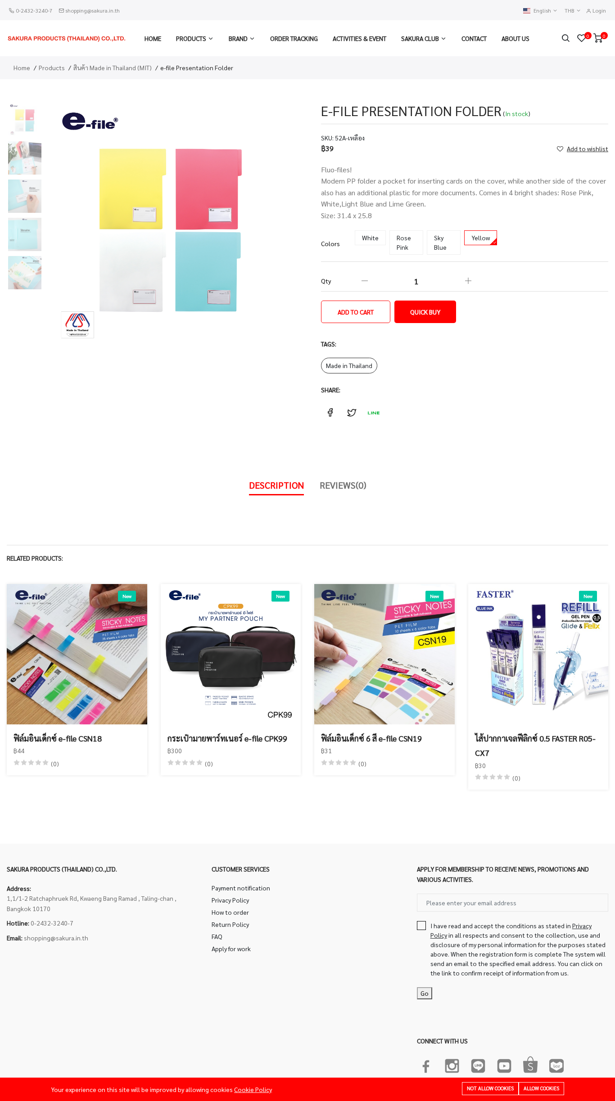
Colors (330, 243)
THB (570, 10)
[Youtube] (504, 1064)
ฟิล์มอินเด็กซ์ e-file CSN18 (58, 738)
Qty (326, 281)
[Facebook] (426, 1064)
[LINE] (478, 1064)
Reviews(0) (343, 485)
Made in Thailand (349, 365)
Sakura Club (420, 38)
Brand (238, 38)
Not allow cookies (490, 1088)
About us (515, 38)
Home (153, 38)
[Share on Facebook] (330, 413)
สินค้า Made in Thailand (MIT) (112, 67)
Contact (474, 38)
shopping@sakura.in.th (92, 10)
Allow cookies (541, 1088)
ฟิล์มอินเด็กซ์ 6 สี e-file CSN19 (371, 738)
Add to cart (356, 312)
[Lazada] (556, 1064)
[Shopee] (530, 1064)
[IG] (452, 1064)
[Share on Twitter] (352, 413)
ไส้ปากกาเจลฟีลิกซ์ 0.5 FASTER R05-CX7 (535, 745)
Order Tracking (294, 38)
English (543, 10)
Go (425, 993)
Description (276, 485)
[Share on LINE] (373, 413)
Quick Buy (425, 312)
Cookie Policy (253, 1089)
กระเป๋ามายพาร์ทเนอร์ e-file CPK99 (227, 738)
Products (191, 38)
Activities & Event (359, 38)
